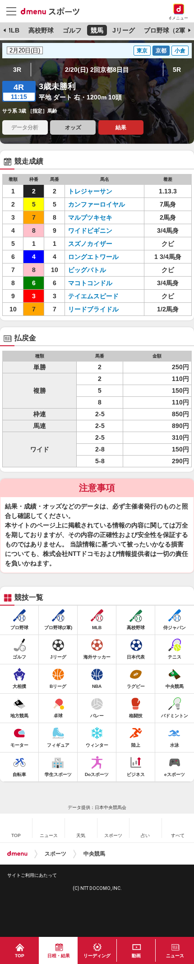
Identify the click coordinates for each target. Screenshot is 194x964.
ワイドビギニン (90, 230)
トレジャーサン (90, 191)
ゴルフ (72, 30)
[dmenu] (17, 854)
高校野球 (41, 30)
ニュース (175, 955)
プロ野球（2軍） (168, 30)
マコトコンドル (90, 283)
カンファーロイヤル (96, 204)
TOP (19, 955)
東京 (142, 50)
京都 (161, 50)
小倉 (180, 50)
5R (177, 69)
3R (17, 69)
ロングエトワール (93, 256)
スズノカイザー (90, 243)
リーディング (97, 955)
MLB (12, 30)
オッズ (73, 127)
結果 (120, 127)
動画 (136, 955)
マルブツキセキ (90, 217)
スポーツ (55, 854)
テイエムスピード (93, 296)
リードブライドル (93, 309)
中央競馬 (94, 854)
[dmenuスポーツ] (53, 11)
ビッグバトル (87, 269)
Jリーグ (123, 30)
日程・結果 (58, 955)
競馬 (97, 30)
